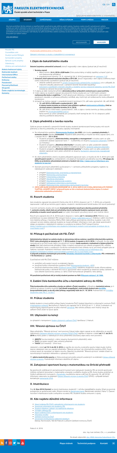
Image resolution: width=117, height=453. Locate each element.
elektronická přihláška (95, 105)
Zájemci (12, 20)
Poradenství (7, 82)
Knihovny (5, 80)
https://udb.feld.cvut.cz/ (81, 218)
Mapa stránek (66, 443)
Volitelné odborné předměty (97, 147)
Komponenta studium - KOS (82, 265)
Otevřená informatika (55, 179)
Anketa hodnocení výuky (12, 69)
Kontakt (104, 443)
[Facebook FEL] (6, 442)
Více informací (12, 37)
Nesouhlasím (81, 42)
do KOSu (102, 288)
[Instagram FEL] (10, 442)
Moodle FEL (9, 49)
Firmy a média (87, 20)
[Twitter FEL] (14, 442)
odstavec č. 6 (101, 76)
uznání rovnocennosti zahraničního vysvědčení (81, 83)
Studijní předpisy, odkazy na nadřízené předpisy (54, 408)
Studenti (28, 20)
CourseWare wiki (11, 52)
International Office (10, 74)
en (108, 4)
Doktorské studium (9, 72)
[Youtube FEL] (23, 442)
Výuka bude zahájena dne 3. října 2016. (46, 51)
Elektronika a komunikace (57, 175)
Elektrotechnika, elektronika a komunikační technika (67, 185)
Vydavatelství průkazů (39, 305)
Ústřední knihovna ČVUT (44, 417)
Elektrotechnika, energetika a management (64, 173)
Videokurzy (9, 63)
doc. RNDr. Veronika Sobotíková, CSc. (100, 437)
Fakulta (104, 20)
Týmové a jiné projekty (14, 61)
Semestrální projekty (13, 58)
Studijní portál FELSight (14, 55)
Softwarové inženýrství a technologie (61, 183)
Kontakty (5, 93)
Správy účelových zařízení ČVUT (64, 320)
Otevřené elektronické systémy (59, 181)
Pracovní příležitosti (10, 85)
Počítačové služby (9, 77)
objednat (70, 307)
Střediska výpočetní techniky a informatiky (83, 253)
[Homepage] (7, 8)
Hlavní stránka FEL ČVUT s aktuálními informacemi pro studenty (60, 404)
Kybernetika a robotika (56, 177)
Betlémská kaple (77, 391)
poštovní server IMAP (67, 267)
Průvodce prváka (41, 414)
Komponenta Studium (65, 132)
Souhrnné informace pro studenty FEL (50, 406)
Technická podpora (86, 443)
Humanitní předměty (98, 141)
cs (104, 4)
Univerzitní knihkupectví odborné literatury (52, 419)
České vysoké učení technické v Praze (32, 12)
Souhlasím (101, 42)
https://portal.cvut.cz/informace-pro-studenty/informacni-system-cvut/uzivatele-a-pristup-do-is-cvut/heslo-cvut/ (66, 250)
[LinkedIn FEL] (18, 442)
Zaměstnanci (46, 20)
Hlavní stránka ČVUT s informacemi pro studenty (54, 412)
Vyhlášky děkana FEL (43, 410)
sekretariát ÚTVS (46, 378)
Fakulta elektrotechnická (39, 8)
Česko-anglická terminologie (13, 90)
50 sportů (6, 88)
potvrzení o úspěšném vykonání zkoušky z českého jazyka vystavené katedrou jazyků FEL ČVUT (77, 87)
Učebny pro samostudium (15, 66)
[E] (113, 443)
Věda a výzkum (66, 20)
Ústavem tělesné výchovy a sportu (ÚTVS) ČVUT (58, 333)
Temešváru (61, 374)
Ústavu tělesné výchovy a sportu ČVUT (73, 376)
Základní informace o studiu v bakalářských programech (52, 54)
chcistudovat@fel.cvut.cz (58, 111)
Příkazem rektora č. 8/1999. (92, 275)
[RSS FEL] (2, 442)
